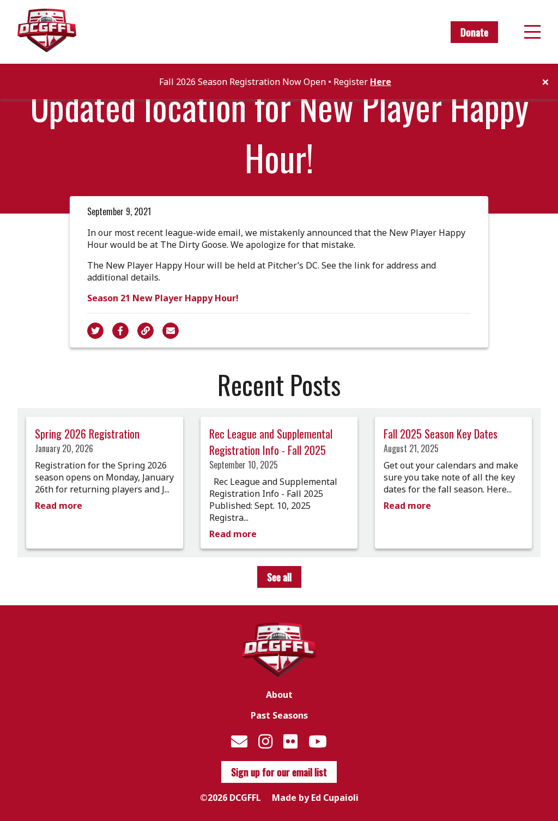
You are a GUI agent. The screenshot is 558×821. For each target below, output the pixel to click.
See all (279, 577)
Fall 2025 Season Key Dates (441, 433)
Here (380, 82)
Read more (58, 506)
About (279, 695)
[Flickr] (290, 741)
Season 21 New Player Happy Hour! (163, 298)
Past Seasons (279, 715)
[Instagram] (265, 741)
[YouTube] (317, 741)
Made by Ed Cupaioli (315, 798)
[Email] (239, 741)
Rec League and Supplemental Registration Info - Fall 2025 (270, 441)
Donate (474, 32)
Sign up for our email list (279, 772)
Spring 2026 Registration (87, 433)
